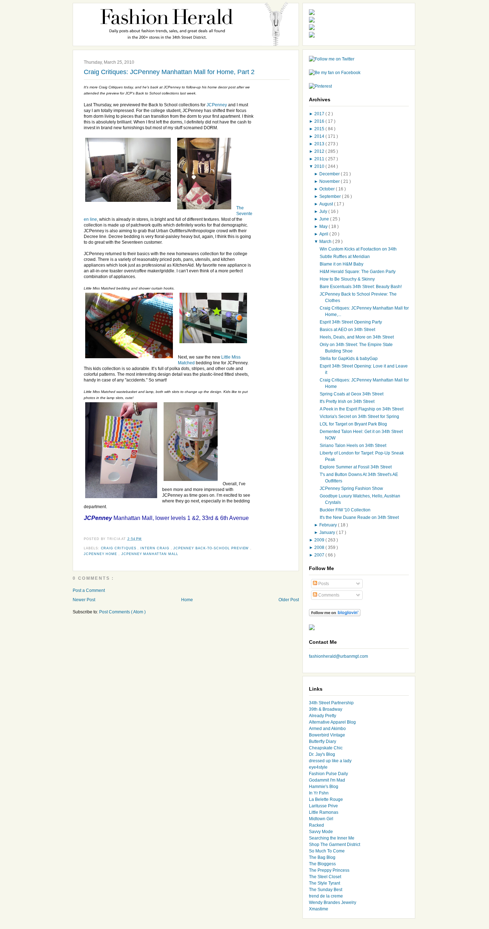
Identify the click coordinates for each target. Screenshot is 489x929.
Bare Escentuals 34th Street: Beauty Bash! (361, 286)
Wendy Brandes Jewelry (332, 902)
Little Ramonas (323, 812)
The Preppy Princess (329, 870)
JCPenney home (101, 554)
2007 (319, 555)
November (330, 181)
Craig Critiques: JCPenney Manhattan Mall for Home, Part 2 (169, 72)
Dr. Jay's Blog (322, 754)
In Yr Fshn (319, 793)
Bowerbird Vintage (327, 735)
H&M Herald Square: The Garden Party (358, 271)
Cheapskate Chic (326, 747)
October (327, 188)
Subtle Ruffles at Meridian (345, 256)
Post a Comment (89, 590)
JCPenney (217, 104)
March (326, 241)
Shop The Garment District (334, 844)
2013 (319, 143)
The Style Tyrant (324, 883)
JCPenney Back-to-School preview (211, 548)
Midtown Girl (321, 818)
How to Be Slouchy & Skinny (347, 279)
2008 (319, 547)
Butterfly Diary (322, 741)
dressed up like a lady (330, 760)
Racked (316, 825)
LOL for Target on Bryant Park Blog (353, 424)
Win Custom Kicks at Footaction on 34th (358, 249)
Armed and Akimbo (327, 728)
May (324, 226)
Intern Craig (155, 548)
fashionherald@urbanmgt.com (338, 656)
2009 (319, 540)
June (324, 219)
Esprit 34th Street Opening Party (351, 322)
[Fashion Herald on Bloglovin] (334, 614)
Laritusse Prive (323, 805)
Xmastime (318, 908)
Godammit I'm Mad (327, 780)
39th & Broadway (325, 709)
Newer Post (84, 599)
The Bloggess (322, 863)
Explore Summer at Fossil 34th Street (356, 467)
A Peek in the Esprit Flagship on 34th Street (361, 409)
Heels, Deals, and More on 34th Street (357, 337)
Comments (328, 595)
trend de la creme (326, 896)
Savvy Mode (321, 831)
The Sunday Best (325, 889)
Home (187, 599)
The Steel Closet (325, 876)
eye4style (318, 767)
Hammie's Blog (323, 786)
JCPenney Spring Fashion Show (351, 488)
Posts (323, 583)
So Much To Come (327, 850)
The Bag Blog (322, 857)
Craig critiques (119, 548)
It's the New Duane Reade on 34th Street (359, 517)
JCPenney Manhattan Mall (149, 554)
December (330, 173)
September (330, 196)
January (327, 532)
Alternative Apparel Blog (332, 722)
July (323, 211)
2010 (319, 166)
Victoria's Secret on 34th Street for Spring (359, 416)
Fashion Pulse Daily (328, 773)
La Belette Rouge (326, 799)
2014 (319, 136)
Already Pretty (322, 715)
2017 (319, 113)
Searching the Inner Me (331, 838)
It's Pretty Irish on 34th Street (347, 401)
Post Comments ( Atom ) (122, 611)
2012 (319, 151)
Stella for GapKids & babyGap (349, 358)
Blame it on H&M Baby (341, 264)
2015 (319, 128)
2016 (319, 121)
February (328, 524)
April (324, 234)
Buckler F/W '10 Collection (345, 509)
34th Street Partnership (331, 702)
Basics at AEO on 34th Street (347, 329)
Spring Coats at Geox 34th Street (351, 394)
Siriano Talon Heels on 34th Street (353, 445)
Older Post (289, 599)
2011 (319, 158)
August (326, 203)
